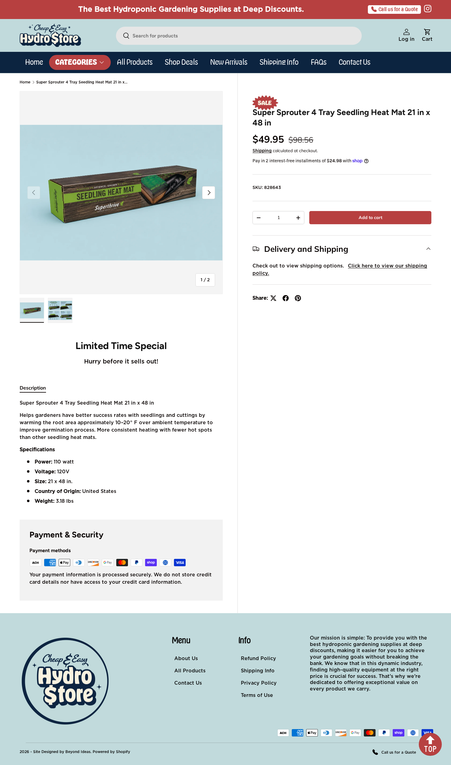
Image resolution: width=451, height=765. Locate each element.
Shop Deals (181, 62)
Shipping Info (279, 62)
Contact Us (354, 62)
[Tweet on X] (273, 298)
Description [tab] (33, 388)
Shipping (262, 151)
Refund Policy (258, 658)
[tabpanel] (121, 452)
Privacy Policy (259, 683)
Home (34, 62)
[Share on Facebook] (285, 298)
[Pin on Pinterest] (298, 298)
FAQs (318, 62)
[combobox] (239, 36)
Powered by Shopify (111, 752)
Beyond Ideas (78, 752)
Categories (76, 62)
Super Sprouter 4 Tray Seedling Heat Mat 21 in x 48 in (82, 82)
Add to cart (370, 217)
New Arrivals (228, 62)
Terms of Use (257, 695)
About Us (186, 658)
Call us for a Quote (398, 9)
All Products (134, 62)
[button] (427, 35)
